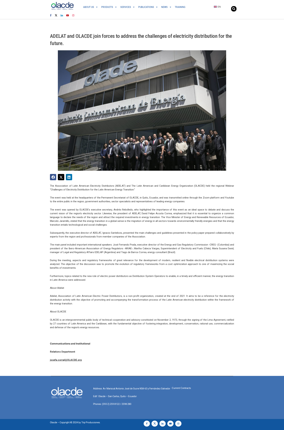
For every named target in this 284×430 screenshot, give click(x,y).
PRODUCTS (107, 7)
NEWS (164, 7)
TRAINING (180, 7)
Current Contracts (181, 388)
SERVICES (125, 7)
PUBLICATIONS (146, 7)
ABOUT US (88, 7)
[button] (234, 9)
